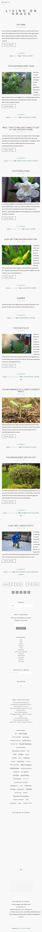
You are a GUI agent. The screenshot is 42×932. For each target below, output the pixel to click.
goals (20, 758)
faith (15, 754)
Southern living (21, 171)
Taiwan (25, 792)
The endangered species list (21, 457)
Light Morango (23, 928)
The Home (18, 229)
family (19, 161)
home (27, 229)
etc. (28, 751)
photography (17, 778)
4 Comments (21, 285)
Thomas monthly (18, 799)
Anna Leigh (23, 733)
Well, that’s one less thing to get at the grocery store (21, 128)
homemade (20, 761)
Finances (21, 646)
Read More (9, 44)
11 (27, 584)
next (37, 584)
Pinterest (25, 778)
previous (6, 584)
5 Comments (21, 158)
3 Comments (21, 315)
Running (21, 659)
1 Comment (21, 53)
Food (21, 647)
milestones (14, 768)
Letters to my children (21, 651)
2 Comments (21, 444)
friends (24, 56)
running (12, 789)
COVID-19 (13, 744)
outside (30, 56)
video (19, 803)
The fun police (21, 328)
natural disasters (32, 572)
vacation (35, 161)
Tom (21, 379)
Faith (21, 642)
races (21, 785)
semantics (20, 789)
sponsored (18, 792)
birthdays (26, 737)
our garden (26, 117)
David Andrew (24, 318)
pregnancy (14, 786)
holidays (26, 758)
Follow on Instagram (22, 689)
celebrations (26, 740)
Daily (15, 56)
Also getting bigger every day (21, 239)
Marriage (14, 513)
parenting (25, 775)
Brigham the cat (27, 513)
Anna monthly (16, 737)
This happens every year (21, 66)
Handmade (21, 649)
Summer (21, 298)
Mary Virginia (26, 765)
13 (33, 584)
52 (16, 733)
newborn (16, 772)
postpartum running (20, 782)
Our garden (14, 117)
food (23, 161)
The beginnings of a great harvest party (21, 390)
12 (30, 584)
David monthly (20, 747)
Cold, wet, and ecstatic (21, 526)
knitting (28, 761)
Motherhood (15, 376)
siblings (29, 789)
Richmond (28, 786)
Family (11, 160)
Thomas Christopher (21, 796)
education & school (18, 751)
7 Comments (21, 510)
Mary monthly (14, 765)
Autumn (21, 25)
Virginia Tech (27, 803)
